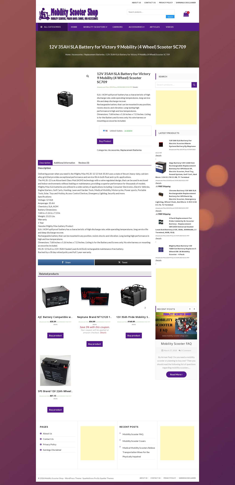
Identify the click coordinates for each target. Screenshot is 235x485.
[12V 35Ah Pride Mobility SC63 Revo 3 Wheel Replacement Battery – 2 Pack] (133, 296)
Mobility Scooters (94, 27)
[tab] (45, 162)
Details (135, 87)
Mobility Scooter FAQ (176, 343)
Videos (170, 27)
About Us (136, 2)
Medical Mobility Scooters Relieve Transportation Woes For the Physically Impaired (139, 452)
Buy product (105, 141)
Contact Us (150, 2)
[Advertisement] (176, 107)
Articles (155, 27)
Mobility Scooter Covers (134, 441)
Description (44, 162)
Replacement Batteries (94, 54)
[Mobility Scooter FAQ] (176, 325)
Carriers (118, 27)
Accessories (136, 27)
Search (170, 17)
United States (116, 130)
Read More (176, 374)
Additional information (64, 162)
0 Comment (186, 350)
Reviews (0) (83, 162)
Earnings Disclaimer (186, 2)
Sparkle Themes (107, 478)
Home (74, 27)
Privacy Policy (166, 2)
